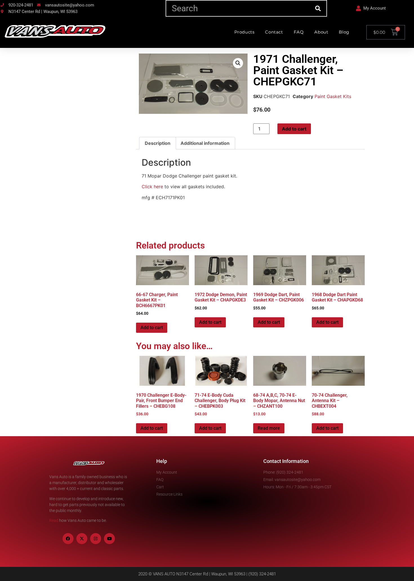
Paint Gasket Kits (333, 96)
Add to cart (294, 129)
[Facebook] (68, 538)
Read (53, 520)
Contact (274, 32)
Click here (152, 186)
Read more (269, 428)
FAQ (299, 32)
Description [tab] (157, 143)
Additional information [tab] (205, 143)
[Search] (318, 8)
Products (244, 32)
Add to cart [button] (152, 327)
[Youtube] (109, 538)
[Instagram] (95, 538)
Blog (344, 32)
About (321, 32)
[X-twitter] (81, 538)
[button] (238, 63)
